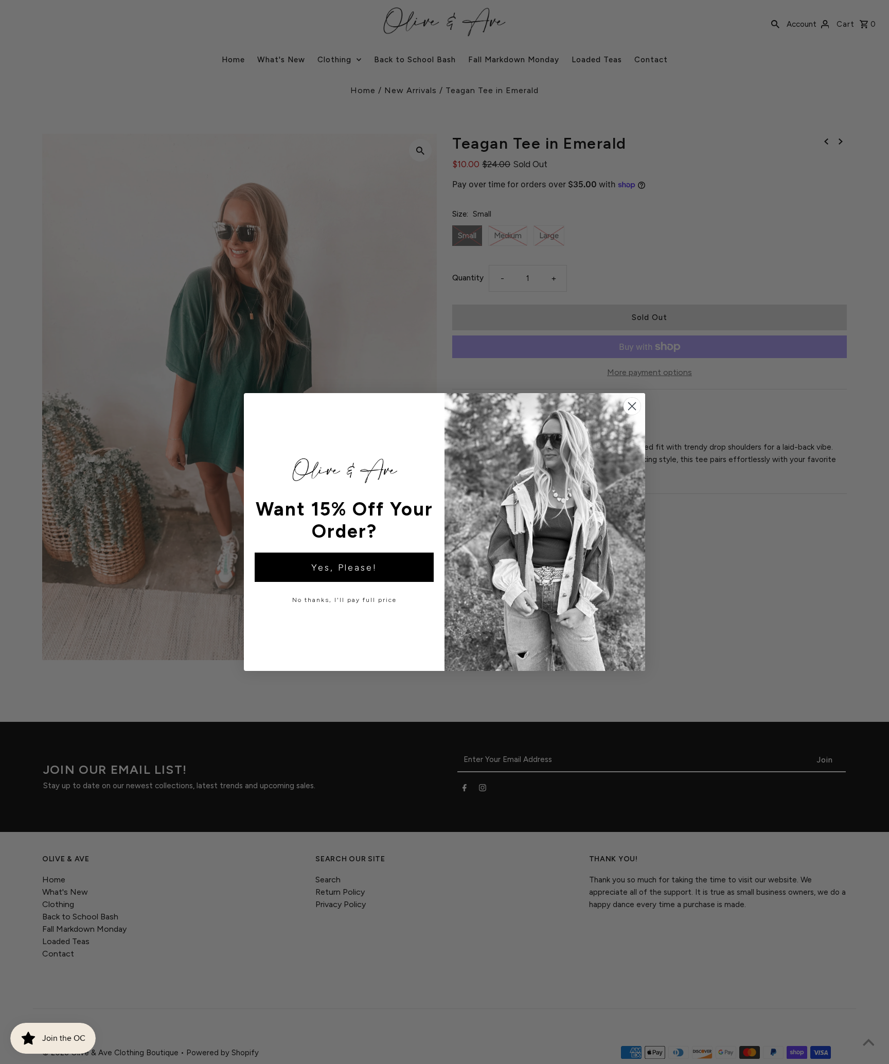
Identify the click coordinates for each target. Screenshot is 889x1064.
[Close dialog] (632, 406)
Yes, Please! (344, 567)
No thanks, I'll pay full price (344, 600)
